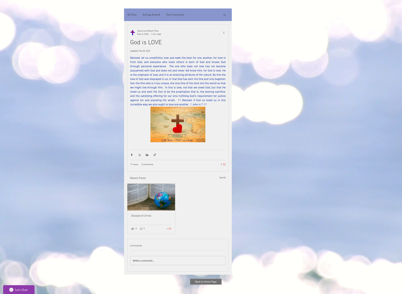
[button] (224, 14)
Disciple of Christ (141, 216)
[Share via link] (154, 154)
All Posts (131, 14)
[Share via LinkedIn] (147, 154)
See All (222, 177)
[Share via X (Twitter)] (139, 154)
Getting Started (151, 14)
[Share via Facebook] (131, 154)
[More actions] (224, 33)
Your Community (175, 14)
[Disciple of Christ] (151, 197)
